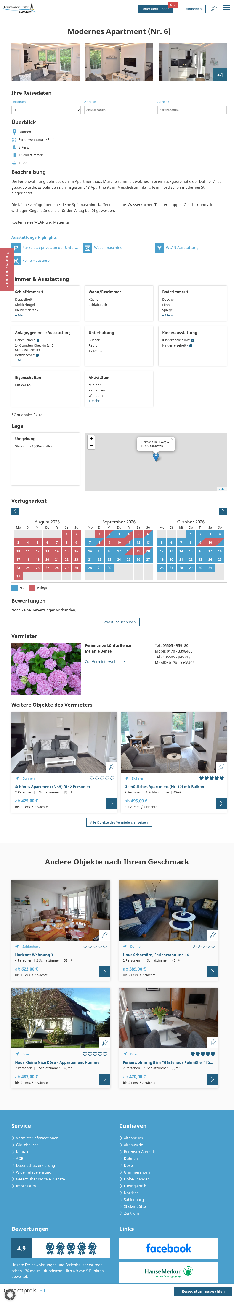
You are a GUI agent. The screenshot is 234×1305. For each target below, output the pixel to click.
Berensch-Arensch (139, 1151)
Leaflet (222, 489)
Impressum (26, 1185)
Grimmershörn (137, 1172)
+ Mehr (20, 315)
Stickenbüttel (135, 1206)
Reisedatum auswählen (203, 1291)
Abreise (163, 101)
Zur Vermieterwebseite (105, 661)
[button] (10, 1295)
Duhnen (131, 1158)
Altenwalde (133, 1144)
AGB (19, 1158)
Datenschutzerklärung (35, 1165)
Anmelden (194, 9)
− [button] (91, 446)
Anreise (90, 101)
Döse (128, 1165)
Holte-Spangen (137, 1179)
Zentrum (131, 1213)
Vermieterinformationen (37, 1138)
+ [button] (91, 438)
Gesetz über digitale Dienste (40, 1179)
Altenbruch (133, 1138)
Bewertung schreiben (119, 622)
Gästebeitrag (27, 1144)
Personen (18, 101)
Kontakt (23, 1151)
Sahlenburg (134, 1199)
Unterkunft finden (157, 8)
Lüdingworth (135, 1185)
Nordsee (131, 1192)
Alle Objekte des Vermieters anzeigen (119, 822)
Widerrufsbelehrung (33, 1172)
